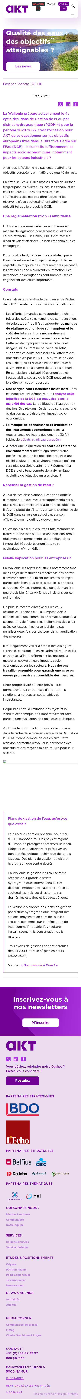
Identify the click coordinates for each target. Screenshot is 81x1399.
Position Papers (16, 1269)
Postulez (22, 1081)
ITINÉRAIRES (15, 1378)
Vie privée (42, 1386)
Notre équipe (15, 1225)
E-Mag (10, 1330)
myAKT (51, 4)
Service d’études (17, 1247)
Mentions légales (20, 1386)
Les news (23, 66)
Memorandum (15, 1285)
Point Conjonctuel (18, 1275)
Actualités (13, 1299)
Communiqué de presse (21, 1325)
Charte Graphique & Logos (23, 1335)
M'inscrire (41, 1023)
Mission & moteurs (18, 1214)
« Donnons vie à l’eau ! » (39, 965)
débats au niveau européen (41, 439)
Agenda (11, 1305)
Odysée (11, 1264)
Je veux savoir (15, 1280)
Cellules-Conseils (17, 1242)
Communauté (15, 1220)
